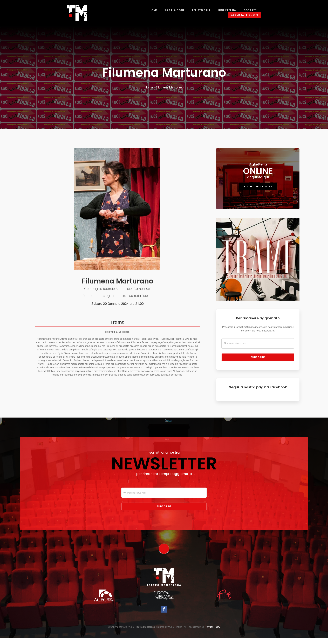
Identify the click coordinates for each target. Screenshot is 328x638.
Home (149, 87)
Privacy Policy (213, 627)
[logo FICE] (224, 589)
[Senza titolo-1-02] (104, 590)
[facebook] (164, 609)
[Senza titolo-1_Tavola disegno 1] (164, 592)
